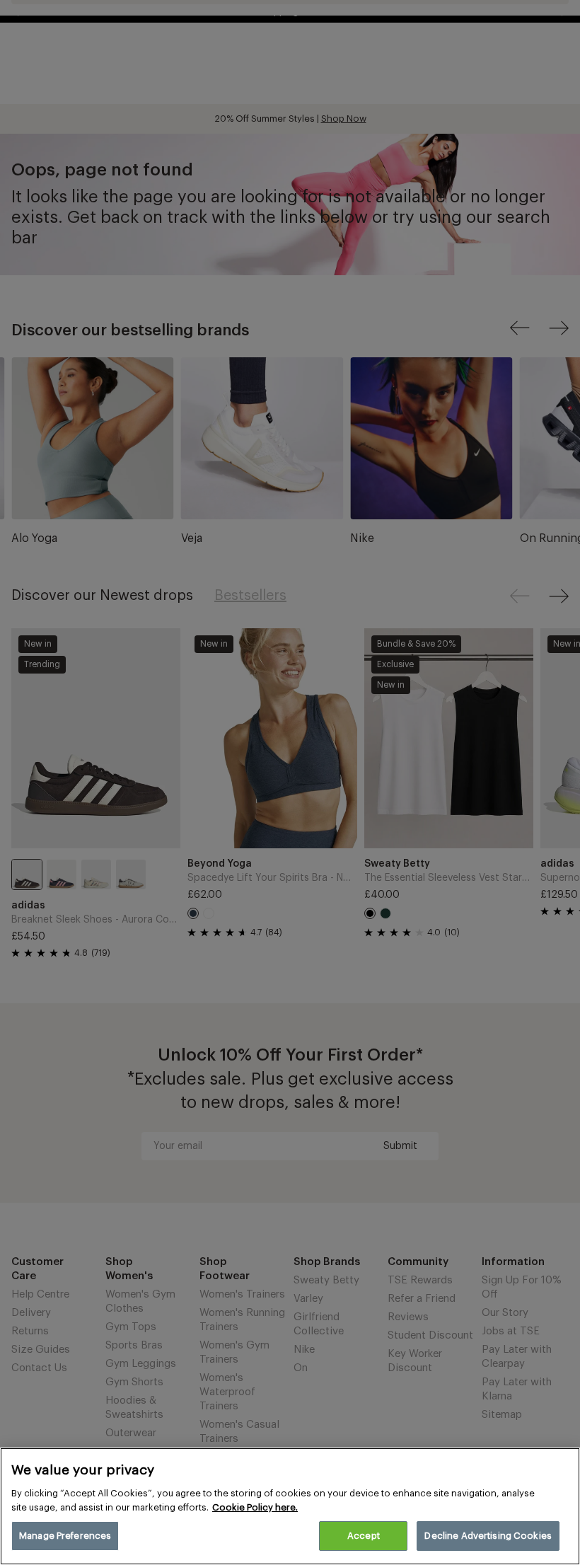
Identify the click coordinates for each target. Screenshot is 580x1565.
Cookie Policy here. (255, 1507)
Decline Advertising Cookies (488, 1535)
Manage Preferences (65, 1535)
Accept (363, 1535)
